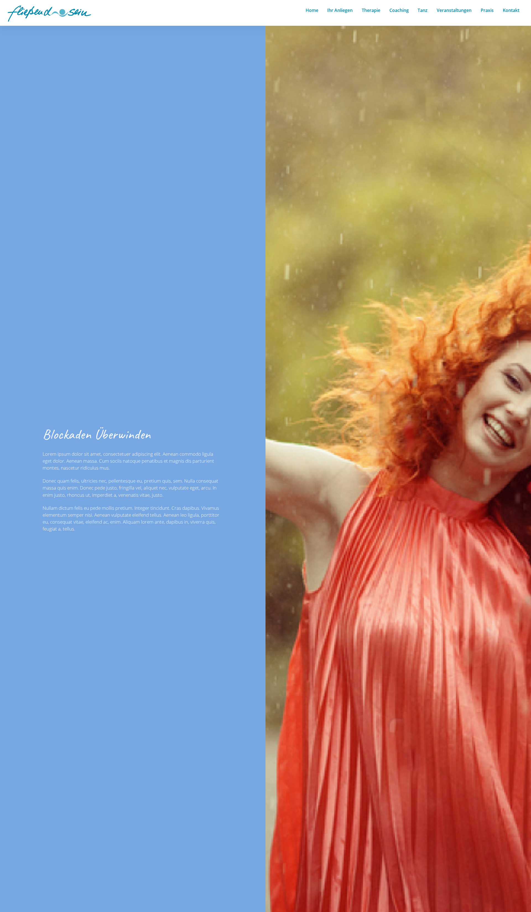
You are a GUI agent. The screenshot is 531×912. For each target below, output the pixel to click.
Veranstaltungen (454, 10)
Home (312, 10)
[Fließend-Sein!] (49, 19)
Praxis (487, 10)
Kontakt (511, 10)
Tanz (423, 10)
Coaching (399, 10)
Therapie (371, 10)
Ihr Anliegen (340, 10)
